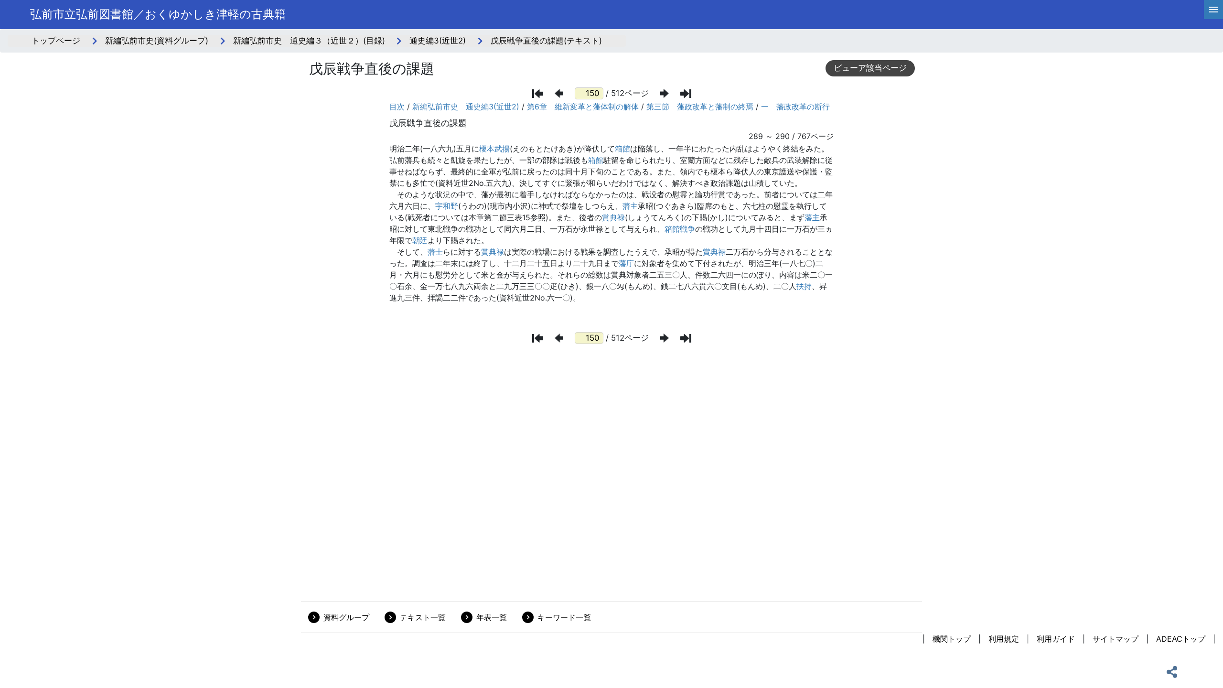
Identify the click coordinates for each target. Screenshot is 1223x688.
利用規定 (1003, 639)
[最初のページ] (537, 93)
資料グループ (346, 617)
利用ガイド (1056, 639)
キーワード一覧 (564, 617)
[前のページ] (559, 93)
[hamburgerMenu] (1213, 9)
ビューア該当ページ (870, 68)
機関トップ (952, 639)
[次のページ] (664, 93)
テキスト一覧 (423, 617)
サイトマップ (1115, 639)
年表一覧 (491, 617)
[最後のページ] (685, 93)
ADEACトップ (1180, 639)
